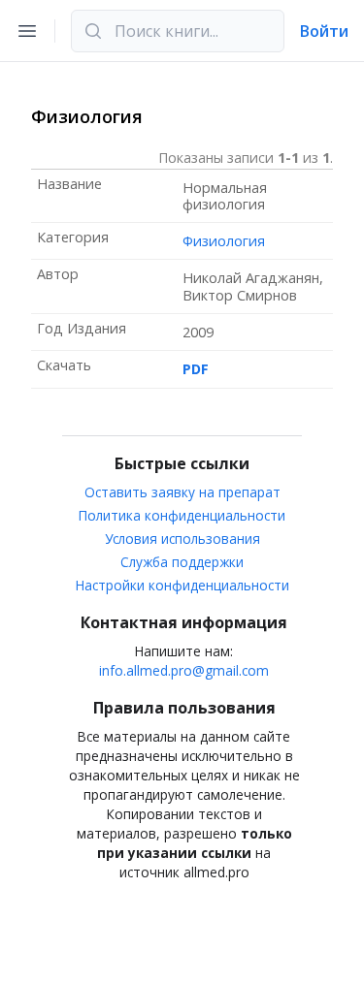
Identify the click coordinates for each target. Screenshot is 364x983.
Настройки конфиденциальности (182, 585)
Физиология (223, 241)
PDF (195, 369)
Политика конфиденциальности (182, 515)
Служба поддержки (182, 562)
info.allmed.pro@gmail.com (184, 670)
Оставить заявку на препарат (182, 492)
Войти (324, 31)
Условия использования (182, 538)
